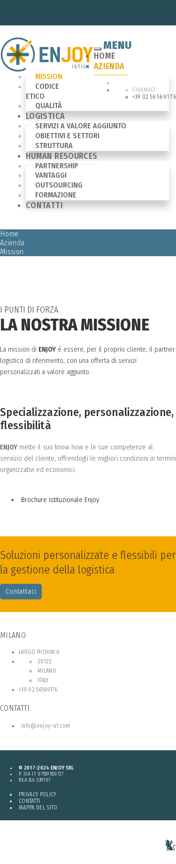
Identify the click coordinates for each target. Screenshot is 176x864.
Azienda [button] (109, 66)
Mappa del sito (38, 807)
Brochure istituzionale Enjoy (60, 499)
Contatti (44, 205)
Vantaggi (51, 175)
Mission (48, 76)
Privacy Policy (37, 794)
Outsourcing (59, 185)
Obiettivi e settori (67, 135)
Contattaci (21, 592)
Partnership (56, 165)
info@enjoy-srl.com (45, 726)
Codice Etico (42, 91)
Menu (117, 45)
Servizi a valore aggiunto (80, 125)
